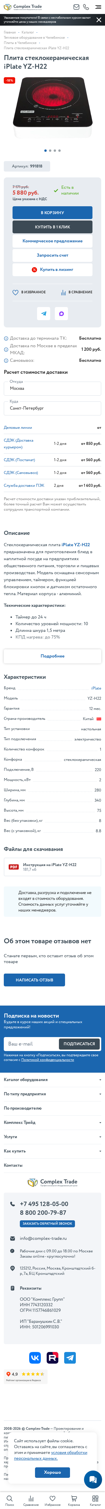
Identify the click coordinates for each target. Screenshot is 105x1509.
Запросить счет (52, 255)
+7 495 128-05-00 (44, 1204)
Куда (14, 401)
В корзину (52, 213)
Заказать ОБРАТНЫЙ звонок (47, 1223)
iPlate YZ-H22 (76, 545)
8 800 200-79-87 (43, 1213)
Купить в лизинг (56, 269)
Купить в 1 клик (52, 227)
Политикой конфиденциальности (47, 1059)
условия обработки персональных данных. (50, 1456)
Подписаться (79, 1044)
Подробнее (52, 656)
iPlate (96, 688)
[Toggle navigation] (98, 5)
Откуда (16, 381)
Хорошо (52, 1472)
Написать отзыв (34, 980)
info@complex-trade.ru (43, 1238)
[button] (45, 150)
